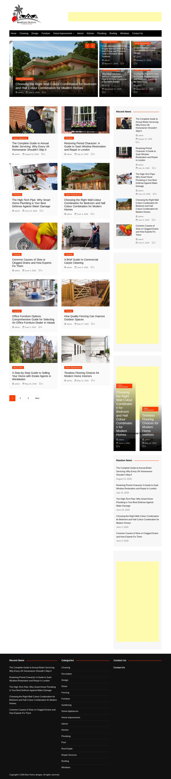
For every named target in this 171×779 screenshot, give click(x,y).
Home (13, 33)
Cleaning (24, 33)
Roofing (113, 33)
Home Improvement (62, 33)
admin (17, 92)
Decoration (66, 674)
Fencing (69, 311)
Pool (63, 742)
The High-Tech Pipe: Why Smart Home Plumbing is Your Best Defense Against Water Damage (31, 203)
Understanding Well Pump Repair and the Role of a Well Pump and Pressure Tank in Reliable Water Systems (114, 51)
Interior (80, 33)
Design (35, 33)
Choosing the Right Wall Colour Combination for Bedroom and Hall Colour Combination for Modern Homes (52, 86)
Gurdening (66, 705)
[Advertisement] (115, 16)
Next (37, 398)
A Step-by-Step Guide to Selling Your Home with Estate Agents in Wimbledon (31, 376)
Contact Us (137, 33)
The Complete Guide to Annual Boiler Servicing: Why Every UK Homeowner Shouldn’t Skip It (30, 146)
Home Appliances (20, 138)
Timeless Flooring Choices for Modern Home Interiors (150, 425)
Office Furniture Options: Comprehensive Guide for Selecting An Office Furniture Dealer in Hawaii (33, 319)
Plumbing (101, 33)
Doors (64, 686)
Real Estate (18, 368)
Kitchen (90, 33)
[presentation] (87, 45)
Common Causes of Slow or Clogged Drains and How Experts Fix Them (31, 262)
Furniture (46, 33)
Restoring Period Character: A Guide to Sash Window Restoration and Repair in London (85, 146)
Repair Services (69, 755)
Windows (124, 33)
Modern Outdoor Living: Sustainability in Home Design (145, 50)
